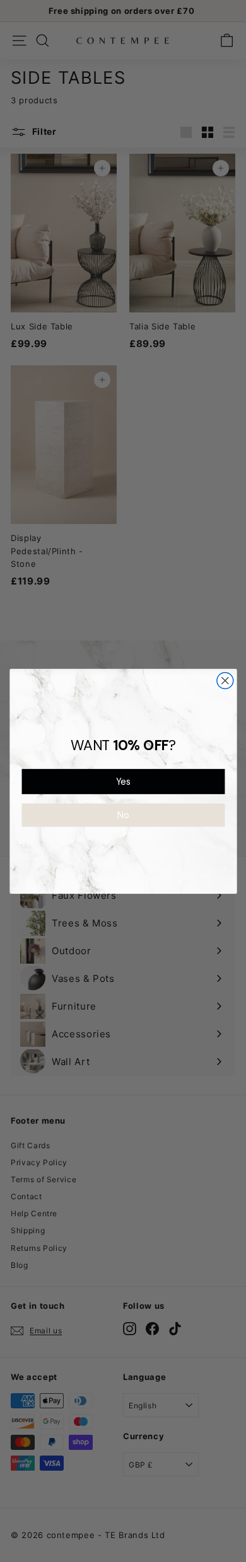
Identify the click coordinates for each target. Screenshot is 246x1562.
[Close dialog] (224, 680)
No (123, 815)
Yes (123, 781)
